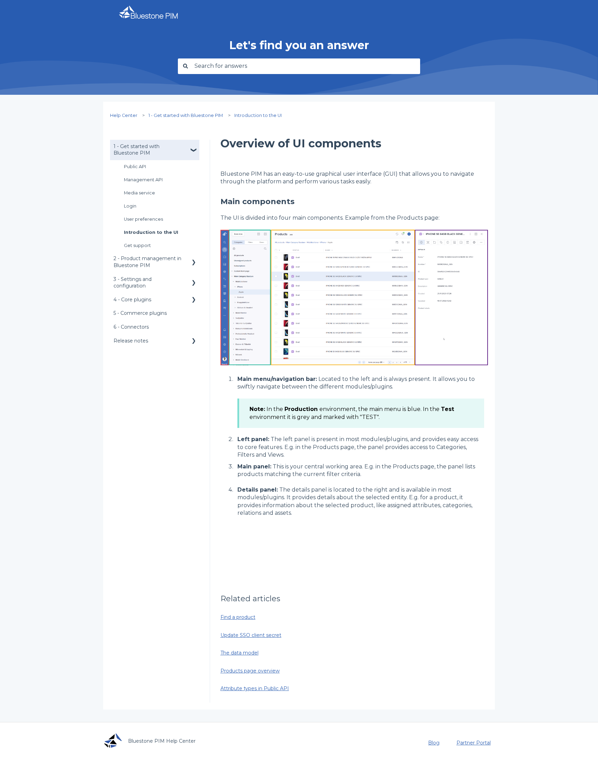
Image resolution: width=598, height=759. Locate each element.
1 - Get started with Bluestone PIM (185, 115)
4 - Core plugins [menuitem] (132, 299)
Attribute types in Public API (254, 688)
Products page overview (250, 671)
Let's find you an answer (299, 45)
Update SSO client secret (250, 635)
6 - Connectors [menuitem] (131, 327)
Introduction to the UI (258, 115)
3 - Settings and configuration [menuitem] (133, 282)
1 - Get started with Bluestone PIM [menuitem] (137, 149)
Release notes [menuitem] (131, 341)
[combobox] (305, 66)
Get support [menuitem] (137, 245)
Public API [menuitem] (135, 166)
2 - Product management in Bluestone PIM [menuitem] (147, 261)
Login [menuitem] (130, 206)
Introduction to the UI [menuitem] (151, 232)
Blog (434, 743)
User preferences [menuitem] (143, 219)
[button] (193, 147)
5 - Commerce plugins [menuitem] (140, 313)
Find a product (237, 617)
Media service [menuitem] (139, 192)
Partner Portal (473, 743)
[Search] (184, 66)
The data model (239, 653)
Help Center (123, 115)
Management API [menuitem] (143, 179)
